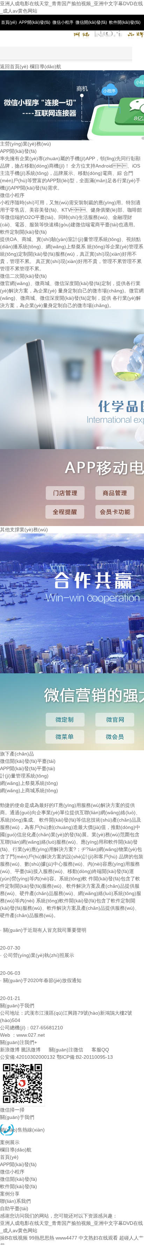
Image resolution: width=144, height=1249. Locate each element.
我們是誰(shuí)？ (26, 798)
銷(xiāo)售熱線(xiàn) (22, 1130)
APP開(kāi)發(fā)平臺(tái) (27, 768)
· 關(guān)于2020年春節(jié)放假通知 (40, 980)
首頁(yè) (9, 22)
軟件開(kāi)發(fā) (125, 22)
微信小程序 (62, 22)
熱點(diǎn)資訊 (16, 922)
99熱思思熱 (41, 1238)
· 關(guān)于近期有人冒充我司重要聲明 (43, 930)
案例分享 (9, 38)
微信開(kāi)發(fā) (91, 22)
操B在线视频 (14, 1238)
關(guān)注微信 (66, 1049)
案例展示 (10, 1142)
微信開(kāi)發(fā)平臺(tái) (28, 761)
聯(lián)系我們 (33, 38)
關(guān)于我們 (17, 1117)
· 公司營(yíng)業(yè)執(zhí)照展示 (37, 955)
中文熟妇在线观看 (98, 1238)
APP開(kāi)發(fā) (34, 22)
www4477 (66, 1238)
